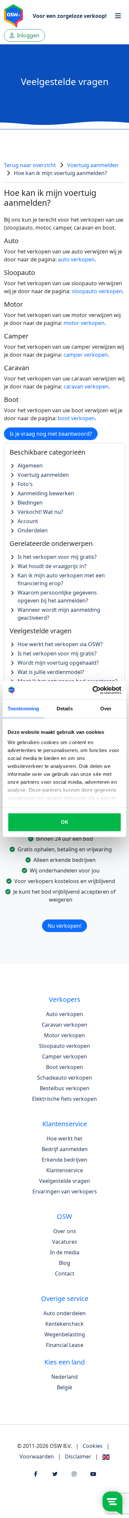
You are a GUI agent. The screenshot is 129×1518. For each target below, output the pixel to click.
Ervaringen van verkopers (64, 1191)
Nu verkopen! (64, 925)
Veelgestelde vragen (64, 1180)
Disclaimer (78, 1456)
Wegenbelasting (64, 1334)
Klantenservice (64, 1170)
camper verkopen (86, 354)
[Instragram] (74, 1474)
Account (28, 521)
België (64, 1387)
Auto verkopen (64, 1014)
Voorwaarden (37, 1456)
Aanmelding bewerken (46, 493)
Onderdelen (33, 530)
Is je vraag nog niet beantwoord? (51, 433)
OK (64, 822)
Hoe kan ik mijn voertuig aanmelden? (60, 173)
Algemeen (30, 465)
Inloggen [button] (27, 35)
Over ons (64, 1231)
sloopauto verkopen (97, 291)
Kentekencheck (64, 1323)
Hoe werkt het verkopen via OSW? (60, 644)
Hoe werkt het (64, 1138)
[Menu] (118, 16)
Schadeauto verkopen (64, 1077)
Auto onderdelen (64, 1313)
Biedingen (30, 502)
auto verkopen (76, 259)
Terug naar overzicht (30, 165)
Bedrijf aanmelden (65, 1149)
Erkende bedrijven (64, 1159)
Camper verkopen (64, 1056)
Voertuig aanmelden (92, 165)
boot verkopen (76, 418)
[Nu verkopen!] (64, 917)
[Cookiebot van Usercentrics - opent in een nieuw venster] (92, 690)
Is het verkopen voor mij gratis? (57, 556)
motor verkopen (84, 323)
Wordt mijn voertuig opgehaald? (58, 662)
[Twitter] (55, 1474)
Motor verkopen (64, 1035)
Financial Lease (64, 1345)
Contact (64, 1273)
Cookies (93, 1446)
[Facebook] (36, 1474)
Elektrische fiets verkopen (64, 1098)
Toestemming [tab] (23, 708)
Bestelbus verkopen (64, 1088)
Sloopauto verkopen (64, 1045)
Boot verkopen (64, 1067)
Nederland (64, 1376)
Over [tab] (105, 708)
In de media (64, 1252)
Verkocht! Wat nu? (40, 511)
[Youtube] (93, 1474)
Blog (64, 1263)
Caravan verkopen (64, 1024)
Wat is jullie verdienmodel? (51, 672)
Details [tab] (65, 708)
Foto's (25, 484)
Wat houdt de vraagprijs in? (52, 566)
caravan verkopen (86, 386)
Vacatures (64, 1241)
